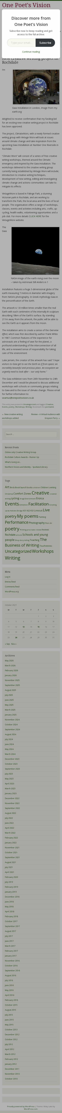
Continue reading (31, 51)
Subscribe (45, 42)
